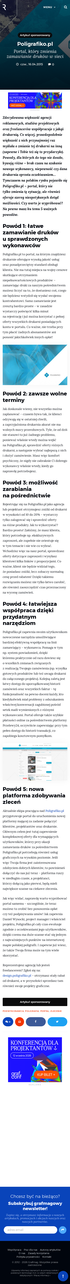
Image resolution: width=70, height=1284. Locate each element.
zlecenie (56, 1011)
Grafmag (33, 1262)
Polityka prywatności (28, 1256)
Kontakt (46, 1256)
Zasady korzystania (38, 1253)
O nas (22, 1253)
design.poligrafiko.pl (17, 976)
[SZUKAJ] (65, 7)
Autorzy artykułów (50, 1249)
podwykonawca (13, 1011)
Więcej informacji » (42, 1275)
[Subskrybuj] (62, 1230)
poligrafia (32, 1011)
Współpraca (14, 1249)
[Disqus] (35, 1136)
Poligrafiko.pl (54, 811)
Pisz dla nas (30, 1249)
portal (44, 1011)
